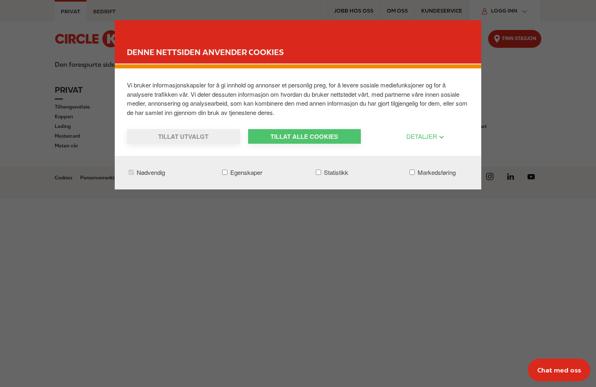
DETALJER (422, 136)
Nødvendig (150, 172)
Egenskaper (245, 172)
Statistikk (335, 172)
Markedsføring (436, 172)
